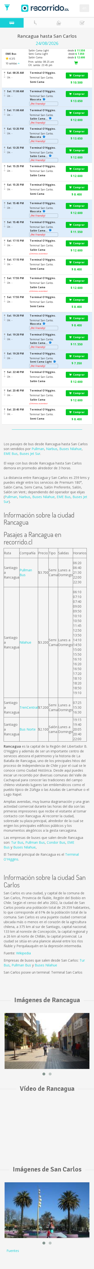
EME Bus (11, 453)
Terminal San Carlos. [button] (42, 77)
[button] (45, 73)
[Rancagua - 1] (47, 1041)
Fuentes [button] (13, 1250)
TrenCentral (29, 707)
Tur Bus (17, 842)
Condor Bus (56, 842)
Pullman (38, 448)
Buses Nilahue (70, 448)
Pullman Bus (35, 842)
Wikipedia (23, 953)
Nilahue (25, 642)
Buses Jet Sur (30, 453)
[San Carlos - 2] (47, 1210)
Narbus (51, 448)
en (84, 8)
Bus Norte (28, 729)
